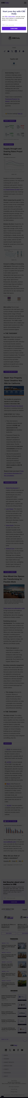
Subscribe (14, 28)
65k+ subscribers (10, 16)
